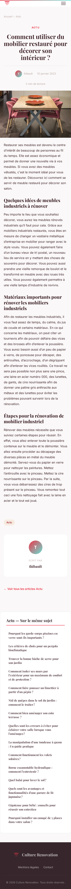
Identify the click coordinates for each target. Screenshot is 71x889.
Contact (48, 867)
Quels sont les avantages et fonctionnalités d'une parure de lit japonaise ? (31, 793)
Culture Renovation (40, 854)
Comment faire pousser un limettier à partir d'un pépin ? (34, 690)
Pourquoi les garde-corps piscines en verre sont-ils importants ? (33, 635)
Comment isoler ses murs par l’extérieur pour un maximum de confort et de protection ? (35, 675)
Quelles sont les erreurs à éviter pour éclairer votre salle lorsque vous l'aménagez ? (33, 730)
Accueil (8, 16)
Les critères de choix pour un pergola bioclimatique (33, 648)
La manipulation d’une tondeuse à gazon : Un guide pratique (35, 744)
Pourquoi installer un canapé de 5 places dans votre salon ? (35, 820)
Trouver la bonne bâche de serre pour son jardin (34, 661)
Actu (18, 16)
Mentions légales (28, 867)
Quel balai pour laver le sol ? (27, 780)
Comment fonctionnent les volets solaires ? (30, 757)
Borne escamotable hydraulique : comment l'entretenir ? (30, 769)
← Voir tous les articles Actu (23, 589)
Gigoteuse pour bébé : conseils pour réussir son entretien (32, 807)
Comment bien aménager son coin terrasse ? (31, 715)
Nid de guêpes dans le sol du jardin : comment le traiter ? (32, 702)
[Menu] (63, 3)
